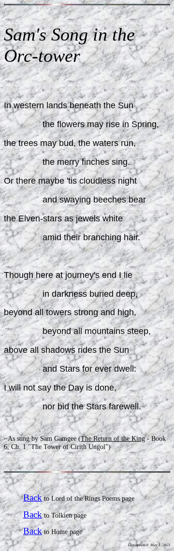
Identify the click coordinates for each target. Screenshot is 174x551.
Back (32, 498)
